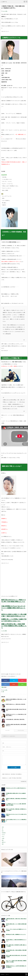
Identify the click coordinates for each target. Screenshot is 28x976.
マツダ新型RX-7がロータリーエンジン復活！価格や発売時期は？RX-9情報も (16, 804)
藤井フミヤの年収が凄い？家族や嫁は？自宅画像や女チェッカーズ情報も (16, 810)
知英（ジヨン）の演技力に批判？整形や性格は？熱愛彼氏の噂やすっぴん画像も (16, 961)
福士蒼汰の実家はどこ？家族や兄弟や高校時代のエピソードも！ (16, 940)
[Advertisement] (14, 580)
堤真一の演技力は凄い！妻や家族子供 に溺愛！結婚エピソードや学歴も (16, 945)
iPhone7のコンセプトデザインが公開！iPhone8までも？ (16, 788)
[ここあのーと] (8, 1)
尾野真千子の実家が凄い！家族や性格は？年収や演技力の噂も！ (16, 799)
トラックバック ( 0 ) (21, 730)
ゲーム (3, 836)
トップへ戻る (4, 630)
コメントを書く (4, 11)
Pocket (22, 680)
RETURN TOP (23, 781)
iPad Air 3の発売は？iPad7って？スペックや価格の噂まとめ (16, 820)
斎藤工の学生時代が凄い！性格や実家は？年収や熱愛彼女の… (12, 774)
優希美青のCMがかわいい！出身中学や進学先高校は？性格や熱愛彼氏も (16, 966)
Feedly (22, 684)
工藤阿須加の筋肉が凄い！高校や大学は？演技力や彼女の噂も (16, 919)
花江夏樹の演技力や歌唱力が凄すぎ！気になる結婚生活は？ (16, 794)
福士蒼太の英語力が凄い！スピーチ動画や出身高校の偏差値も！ (16, 924)
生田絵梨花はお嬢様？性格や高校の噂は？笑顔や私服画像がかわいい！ (16, 725)
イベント (3, 834)
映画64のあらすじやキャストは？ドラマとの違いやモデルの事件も (16, 815)
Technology (4, 832)
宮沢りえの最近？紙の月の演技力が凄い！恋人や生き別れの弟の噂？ (16, 956)
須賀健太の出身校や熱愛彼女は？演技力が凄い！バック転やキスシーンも (16, 700)
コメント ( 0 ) (7, 730)
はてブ (6, 684)
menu (26, 1)
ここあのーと (7, 974)
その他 (3, 838)
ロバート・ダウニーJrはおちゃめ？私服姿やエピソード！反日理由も (16, 930)
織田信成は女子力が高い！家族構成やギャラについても (16, 934)
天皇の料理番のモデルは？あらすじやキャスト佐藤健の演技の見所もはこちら (13, 607)
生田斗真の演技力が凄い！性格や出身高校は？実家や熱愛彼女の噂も (16, 951)
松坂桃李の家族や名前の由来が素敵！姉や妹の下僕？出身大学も (16, 710)
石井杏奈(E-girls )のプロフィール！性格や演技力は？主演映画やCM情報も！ (16, 715)
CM (2, 828)
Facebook (5, 680)
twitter (14, 680)
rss (24, 1)
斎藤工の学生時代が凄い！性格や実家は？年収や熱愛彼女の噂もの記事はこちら (14, 625)
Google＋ (13, 684)
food (2, 830)
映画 (2, 840)
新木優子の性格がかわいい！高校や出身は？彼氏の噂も (15, 704)
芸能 (3, 691)
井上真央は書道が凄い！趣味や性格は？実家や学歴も (15, 719)
